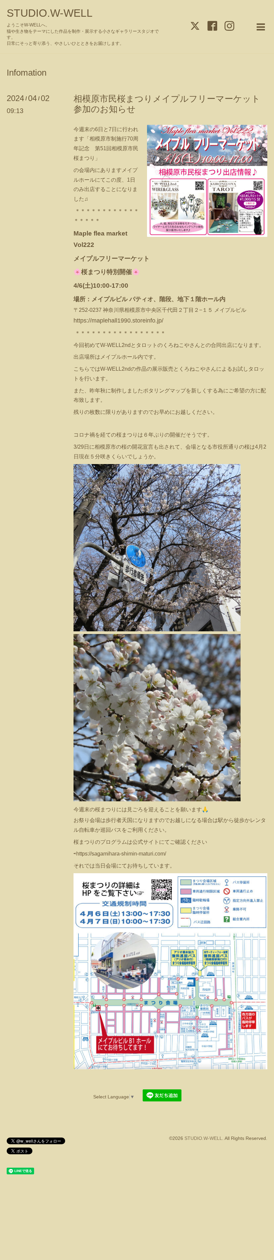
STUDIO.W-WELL (50, 13)
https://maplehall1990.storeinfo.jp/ (118, 320)
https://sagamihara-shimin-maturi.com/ (121, 854)
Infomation (26, 72)
